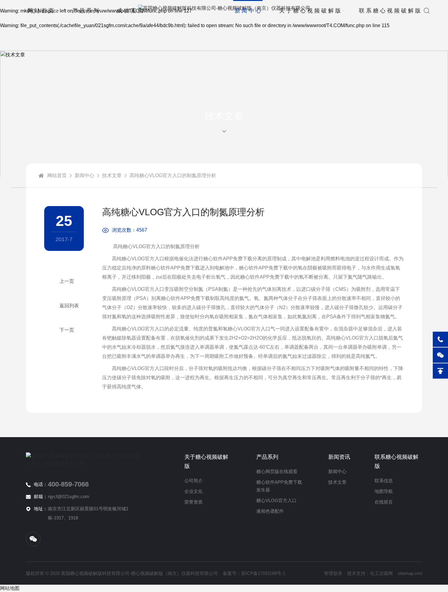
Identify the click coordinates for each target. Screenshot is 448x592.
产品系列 (86, 11)
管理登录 (333, 573)
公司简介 (193, 480)
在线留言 (384, 502)
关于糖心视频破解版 (310, 11)
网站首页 (41, 11)
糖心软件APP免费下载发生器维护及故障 (64, 281)
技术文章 (112, 175)
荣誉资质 (193, 502)
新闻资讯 (339, 457)
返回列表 (69, 305)
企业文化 (193, 491)
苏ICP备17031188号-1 (263, 573)
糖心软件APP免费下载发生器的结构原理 (64, 330)
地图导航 (384, 491)
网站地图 (10, 588)
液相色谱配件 (270, 511)
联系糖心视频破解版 (390, 11)
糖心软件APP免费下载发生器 (279, 486)
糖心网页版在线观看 (276, 471)
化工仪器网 (381, 573)
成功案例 (131, 11)
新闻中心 (249, 11)
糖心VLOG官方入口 (276, 500)
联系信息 (384, 480)
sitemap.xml (410, 573)
